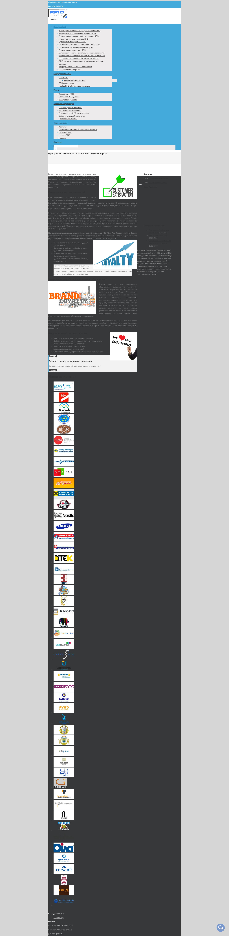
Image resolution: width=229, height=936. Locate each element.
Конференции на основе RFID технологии (75, 67)
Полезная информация (64, 104)
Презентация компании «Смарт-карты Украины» (78, 130)
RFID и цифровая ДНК (158, 235)
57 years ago (58, 918)
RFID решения (60, 27)
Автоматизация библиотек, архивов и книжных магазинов (82, 56)
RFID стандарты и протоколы (70, 108)
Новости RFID (64, 135)
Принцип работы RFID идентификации (74, 113)
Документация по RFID (68, 119)
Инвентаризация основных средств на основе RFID (79, 31)
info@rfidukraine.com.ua (68, 2)
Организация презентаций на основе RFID (76, 47)
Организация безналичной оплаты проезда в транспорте (81, 53)
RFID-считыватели (66, 83)
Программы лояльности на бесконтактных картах (78, 58)
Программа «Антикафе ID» (69, 70)
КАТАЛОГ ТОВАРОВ (55, 7)
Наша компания (60, 123)
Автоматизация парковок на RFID (72, 50)
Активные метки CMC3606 (74, 80)
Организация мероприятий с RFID (72, 42)
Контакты (62, 127)
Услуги (56, 90)
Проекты (62, 138)
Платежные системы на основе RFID (73, 39)
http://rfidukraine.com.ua (158, 183)
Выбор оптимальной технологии (72, 116)
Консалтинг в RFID (66, 94)
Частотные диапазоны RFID (70, 110)
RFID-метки (63, 78)
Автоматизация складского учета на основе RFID (79, 36)
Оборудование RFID (62, 74)
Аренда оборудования (68, 100)
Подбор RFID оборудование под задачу (75, 86)
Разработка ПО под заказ (69, 97)
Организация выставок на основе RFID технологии (79, 45)
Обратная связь (65, 132)
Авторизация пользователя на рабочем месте (77, 33)
